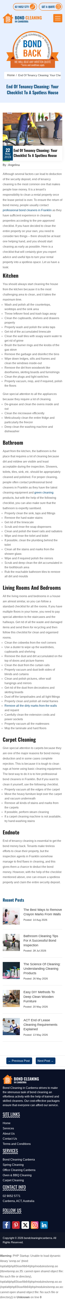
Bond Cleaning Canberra (19, 1159)
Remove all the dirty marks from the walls (31, 705)
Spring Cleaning (13, 1164)
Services (8, 1128)
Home (11, 75)
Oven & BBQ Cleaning (17, 1175)
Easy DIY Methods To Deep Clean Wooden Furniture (39, 996)
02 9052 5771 (22, 7)
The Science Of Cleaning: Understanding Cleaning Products (41, 968)
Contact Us (10, 1138)
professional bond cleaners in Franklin (27, 210)
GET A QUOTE (48, 7)
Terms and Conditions (17, 1143)
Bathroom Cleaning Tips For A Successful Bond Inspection (40, 940)
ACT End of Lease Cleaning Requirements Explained (40, 1024)
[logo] (22, 18)
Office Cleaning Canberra (19, 1170)
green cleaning (43, 492)
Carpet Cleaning (13, 1180)
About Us (9, 1133)
